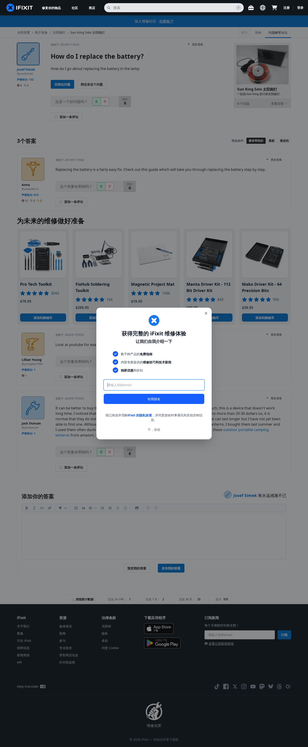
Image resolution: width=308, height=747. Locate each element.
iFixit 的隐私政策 (140, 415)
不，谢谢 (154, 429)
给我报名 (154, 399)
